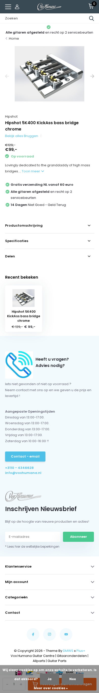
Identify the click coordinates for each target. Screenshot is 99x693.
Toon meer (31, 171)
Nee (72, 679)
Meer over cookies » (51, 688)
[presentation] (7, 76)
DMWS (68, 650)
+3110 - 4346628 (19, 467)
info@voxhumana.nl (23, 472)
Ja (49, 679)
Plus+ (80, 650)
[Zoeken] (91, 18)
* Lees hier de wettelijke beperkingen (32, 546)
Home (14, 38)
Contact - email (25, 456)
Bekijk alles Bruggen (21, 136)
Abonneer (78, 536)
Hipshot (11, 116)
